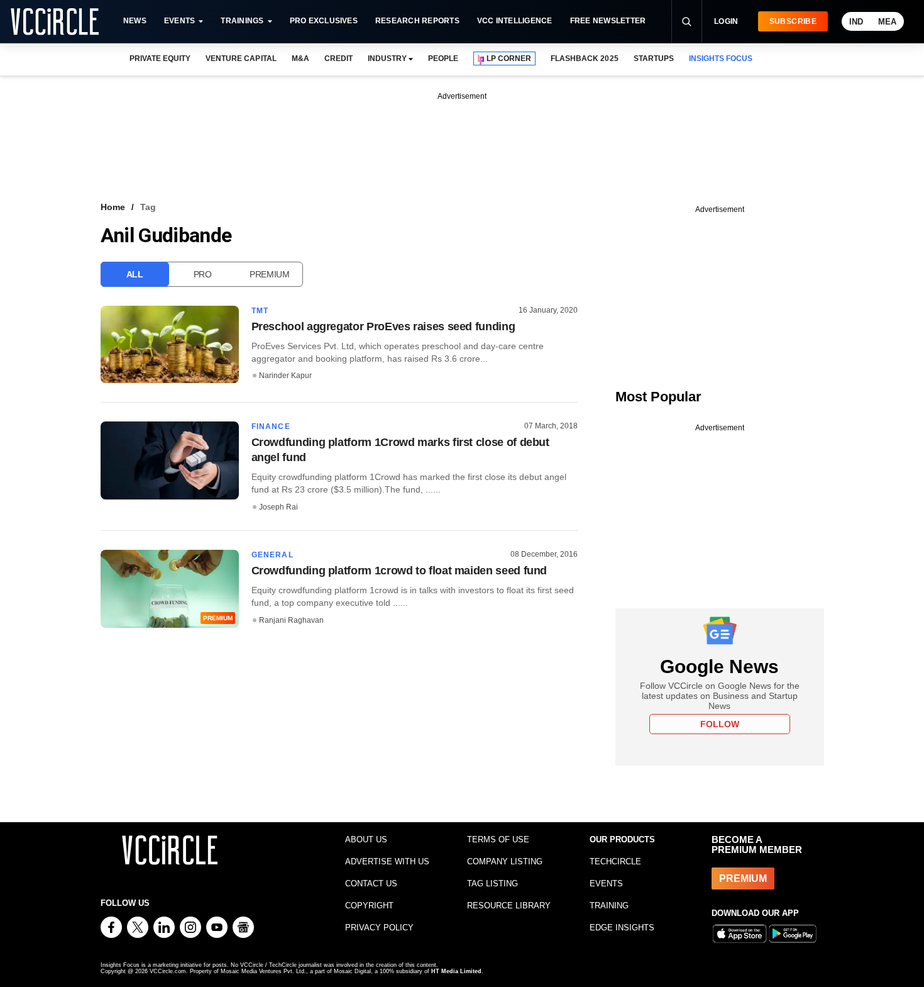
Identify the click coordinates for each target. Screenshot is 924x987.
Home (113, 207)
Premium (270, 274)
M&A (300, 58)
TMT (260, 310)
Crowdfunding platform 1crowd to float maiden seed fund (399, 570)
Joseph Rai (278, 507)
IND (856, 21)
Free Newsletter (608, 20)
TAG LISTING (492, 883)
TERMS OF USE (498, 839)
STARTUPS (654, 58)
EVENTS (606, 883)
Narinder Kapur (285, 375)
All (134, 274)
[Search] (686, 21)
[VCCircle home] (54, 21)
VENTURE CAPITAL (241, 58)
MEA (887, 21)
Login (726, 21)
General (272, 554)
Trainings (242, 20)
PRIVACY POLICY (379, 927)
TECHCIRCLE (615, 861)
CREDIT (338, 58)
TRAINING (609, 905)
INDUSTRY (387, 58)
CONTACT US (371, 883)
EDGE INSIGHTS (622, 927)
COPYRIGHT (369, 905)
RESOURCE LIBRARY (509, 905)
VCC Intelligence (515, 20)
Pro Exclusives (324, 20)
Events (179, 20)
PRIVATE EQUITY (159, 58)
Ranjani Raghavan (291, 620)
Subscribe (793, 21)
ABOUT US (366, 839)
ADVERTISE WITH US (387, 861)
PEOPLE (443, 58)
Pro (203, 274)
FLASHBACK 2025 (584, 58)
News (134, 20)
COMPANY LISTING (504, 861)
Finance (270, 426)
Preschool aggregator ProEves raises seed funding (383, 326)
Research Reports (417, 20)
